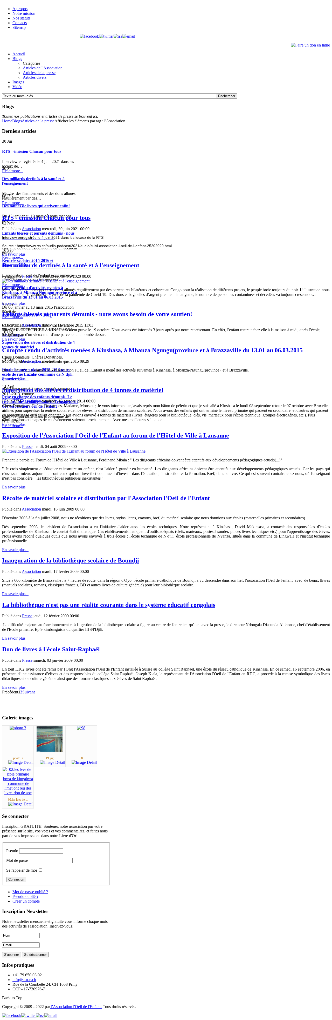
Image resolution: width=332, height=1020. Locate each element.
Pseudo (12, 851)
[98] (81, 728)
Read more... (12, 171)
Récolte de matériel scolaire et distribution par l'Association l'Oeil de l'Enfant (106, 498)
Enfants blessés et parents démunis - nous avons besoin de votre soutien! (97, 314)
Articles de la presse (38, 121)
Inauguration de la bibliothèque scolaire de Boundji (70, 560)
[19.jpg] (50, 750)
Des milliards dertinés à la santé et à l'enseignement (70, 265)
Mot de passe (17, 860)
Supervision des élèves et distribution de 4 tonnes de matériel (82, 390)
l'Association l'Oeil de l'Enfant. (76, 1006)
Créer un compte (26, 901)
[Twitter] (106, 36)
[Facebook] (89, 36)
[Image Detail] (20, 762)
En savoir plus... (15, 254)
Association (31, 229)
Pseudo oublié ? (25, 896)
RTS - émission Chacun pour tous (46, 217)
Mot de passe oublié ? (30, 892)
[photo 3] (18, 728)
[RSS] (118, 36)
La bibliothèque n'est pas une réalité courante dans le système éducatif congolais (108, 604)
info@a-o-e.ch (24, 979)
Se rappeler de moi (21, 870)
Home (7, 121)
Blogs (17, 121)
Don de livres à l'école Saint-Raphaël (51, 649)
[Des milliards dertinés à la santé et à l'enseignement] (45, 281)
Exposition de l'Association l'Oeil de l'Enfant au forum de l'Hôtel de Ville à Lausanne (115, 435)
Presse (27, 276)
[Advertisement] (62, 201)
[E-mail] (128, 36)
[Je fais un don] (310, 45)
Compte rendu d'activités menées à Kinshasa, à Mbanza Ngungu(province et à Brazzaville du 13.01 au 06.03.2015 (152, 350)
